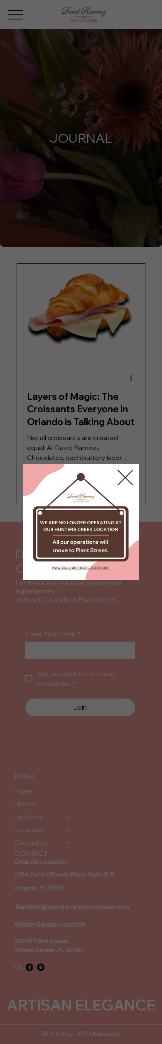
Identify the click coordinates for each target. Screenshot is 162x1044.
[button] (125, 478)
